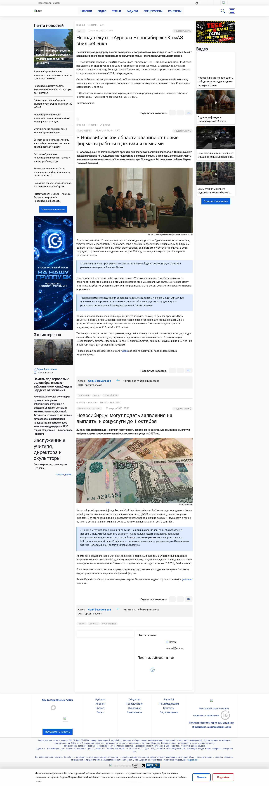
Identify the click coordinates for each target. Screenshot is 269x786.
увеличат (187, 579)
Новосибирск (110, 395)
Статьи (116, 11)
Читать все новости (53, 209)
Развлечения (134, 712)
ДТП (102, 25)
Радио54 (132, 11)
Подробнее (223, 777)
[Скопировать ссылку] (189, 112)
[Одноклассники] (180, 112)
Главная (80, 25)
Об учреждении (169, 712)
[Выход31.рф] (215, 31)
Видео (102, 11)
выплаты (94, 623)
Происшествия (134, 703)
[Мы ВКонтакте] (53, 272)
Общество (105, 125)
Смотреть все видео (216, 201)
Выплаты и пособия (110, 402)
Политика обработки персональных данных (211, 723)
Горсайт (97, 385)
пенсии (81, 623)
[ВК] (172, 112)
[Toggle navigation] (232, 11)
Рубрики (100, 699)
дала (125, 350)
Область (100, 708)
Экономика (134, 708)
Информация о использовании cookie (211, 727)
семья (96, 395)
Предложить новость (49, 3)
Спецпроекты (153, 11)
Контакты (175, 11)
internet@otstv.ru (175, 648)
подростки (84, 395)
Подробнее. (192, 760)
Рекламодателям (169, 703)
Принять (201, 777)
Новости (86, 11)
